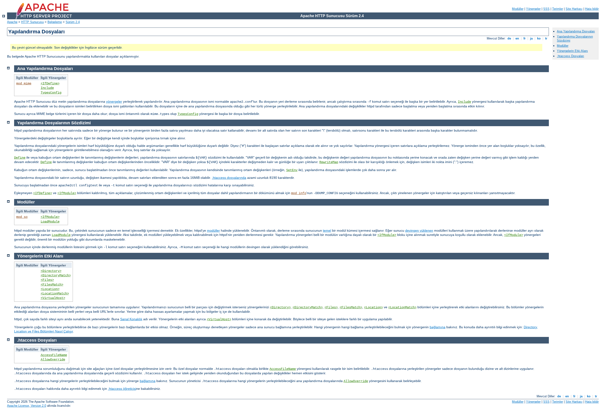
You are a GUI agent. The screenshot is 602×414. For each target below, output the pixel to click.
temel (327, 230)
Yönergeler (533, 9)
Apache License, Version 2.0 (26, 405)
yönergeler (114, 101)
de (509, 38)
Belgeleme (55, 22)
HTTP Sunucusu (32, 22)
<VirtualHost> (53, 298)
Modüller (517, 9)
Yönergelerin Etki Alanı (572, 51)
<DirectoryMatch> (56, 275)
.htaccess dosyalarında (229, 178)
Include (47, 88)
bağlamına (437, 327)
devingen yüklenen (419, 230)
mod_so (22, 217)
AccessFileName (54, 355)
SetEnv (291, 170)
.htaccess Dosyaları (570, 56)
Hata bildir (592, 9)
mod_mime (23, 83)
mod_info (298, 193)
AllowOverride (53, 359)
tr (546, 38)
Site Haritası (574, 9)
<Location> (50, 289)
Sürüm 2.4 (73, 22)
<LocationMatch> (55, 293)
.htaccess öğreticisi (122, 389)
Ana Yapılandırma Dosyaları (576, 31)
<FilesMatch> (52, 284)
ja (531, 38)
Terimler (557, 9)
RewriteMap (328, 162)
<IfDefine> (50, 83)
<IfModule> (66, 193)
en (517, 38)
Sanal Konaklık (131, 319)
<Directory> (51, 271)
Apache (12, 22)
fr (525, 38)
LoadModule (50, 221)
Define (19, 158)
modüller (213, 230)
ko (539, 38)
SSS (546, 9)
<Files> (47, 280)
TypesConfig (51, 92)
